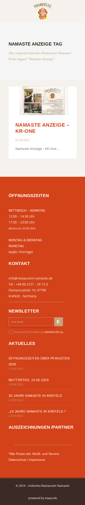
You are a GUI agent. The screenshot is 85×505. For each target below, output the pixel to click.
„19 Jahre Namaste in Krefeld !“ (38, 411)
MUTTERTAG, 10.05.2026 (29, 380)
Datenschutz (18, 459)
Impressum (37, 459)
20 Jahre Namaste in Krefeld (35, 395)
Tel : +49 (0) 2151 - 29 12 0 (28, 284)
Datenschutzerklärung (29, 332)
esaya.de (51, 498)
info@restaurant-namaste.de (31, 278)
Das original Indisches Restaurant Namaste (39, 53)
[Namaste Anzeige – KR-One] (43, 101)
